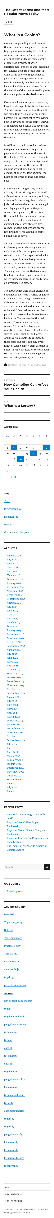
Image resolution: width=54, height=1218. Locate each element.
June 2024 (12, 657)
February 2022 (15, 759)
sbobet (8, 524)
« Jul (13, 476)
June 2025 (12, 610)
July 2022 (12, 744)
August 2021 (13, 783)
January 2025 (14, 630)
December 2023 (15, 681)
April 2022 (12, 752)
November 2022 (16, 732)
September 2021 (16, 779)
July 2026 (12, 559)
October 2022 (14, 736)
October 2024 (14, 642)
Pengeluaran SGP (13, 508)
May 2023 (12, 708)
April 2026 (12, 571)
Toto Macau (10, 953)
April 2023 (12, 712)
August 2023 (14, 697)
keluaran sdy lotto (14, 1158)
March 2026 (13, 575)
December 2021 (15, 767)
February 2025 (15, 626)
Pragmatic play (12, 945)
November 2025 (16, 591)
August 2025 (14, 602)
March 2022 (13, 756)
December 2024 (15, 634)
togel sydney (11, 1165)
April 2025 (12, 618)
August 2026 (14, 555)
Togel (7, 501)
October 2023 (14, 689)
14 (33, 453)
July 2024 (12, 653)
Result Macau (11, 961)
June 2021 (12, 791)
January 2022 (14, 763)
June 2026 (12, 563)
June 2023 (12, 704)
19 (20, 459)
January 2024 (14, 677)
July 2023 (12, 701)
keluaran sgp (11, 516)
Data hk (8, 930)
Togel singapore (13, 938)
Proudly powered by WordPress (18, 1212)
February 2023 (15, 720)
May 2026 (12, 567)
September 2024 (16, 646)
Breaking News (15, 891)
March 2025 (13, 622)
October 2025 (14, 594)
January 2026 (14, 583)
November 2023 (15, 685)
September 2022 (16, 740)
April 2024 (12, 665)
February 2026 (15, 579)
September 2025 (16, 598)
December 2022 (15, 728)
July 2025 (12, 606)
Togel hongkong (13, 922)
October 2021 (14, 775)
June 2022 (12, 748)
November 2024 (16, 638)
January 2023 (14, 724)
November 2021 (15, 771)
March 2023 (13, 716)
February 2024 (15, 673)
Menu (9, 22)
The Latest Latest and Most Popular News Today (27, 12)
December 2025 (15, 587)
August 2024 (14, 649)
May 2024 (12, 661)
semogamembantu (17, 365)
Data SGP (9, 914)
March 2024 (13, 669)
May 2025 (12, 614)
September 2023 (16, 693)
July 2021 (12, 787)
